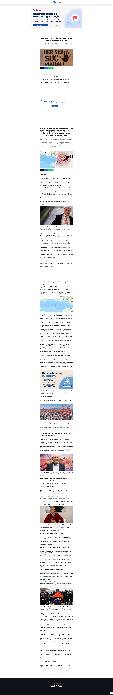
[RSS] (61, 686)
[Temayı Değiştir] (32, 1)
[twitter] (77, 2)
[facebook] (75, 2)
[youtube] (79, 2)
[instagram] (80, 2)
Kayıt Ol (54, 106)
